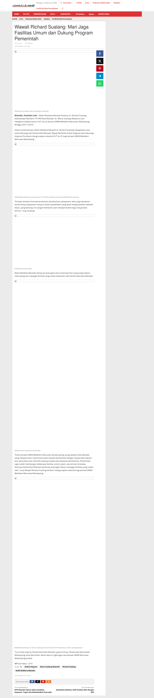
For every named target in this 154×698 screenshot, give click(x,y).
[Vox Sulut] (23, 5)
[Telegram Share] (99, 76)
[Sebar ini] (99, 53)
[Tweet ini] (99, 61)
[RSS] (48, 681)
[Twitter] (37, 681)
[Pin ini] (99, 68)
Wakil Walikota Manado (25, 670)
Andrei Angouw (31, 667)
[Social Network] (62, 8)
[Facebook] (32, 681)
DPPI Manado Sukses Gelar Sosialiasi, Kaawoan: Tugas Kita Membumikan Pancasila (33, 689)
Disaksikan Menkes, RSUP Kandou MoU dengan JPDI (75, 689)
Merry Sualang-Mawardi (50, 667)
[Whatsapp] (99, 83)
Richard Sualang (69, 667)
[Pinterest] (43, 681)
